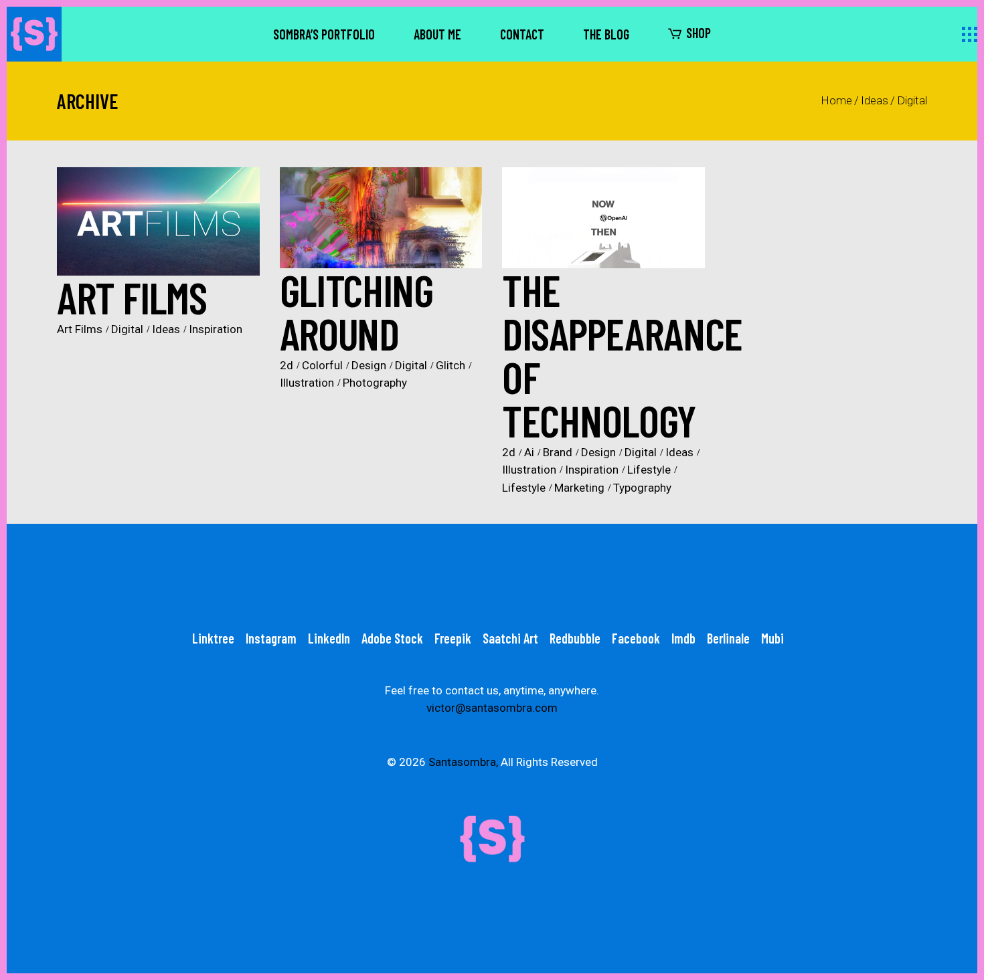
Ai (529, 452)
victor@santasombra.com (492, 707)
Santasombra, (463, 762)
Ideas (874, 100)
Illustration (307, 382)
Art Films (79, 329)
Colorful (322, 365)
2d (286, 365)
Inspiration (215, 329)
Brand (557, 452)
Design (368, 365)
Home (836, 100)
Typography (642, 487)
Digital (127, 329)
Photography (375, 382)
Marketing (579, 487)
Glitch (450, 365)
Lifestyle (649, 469)
